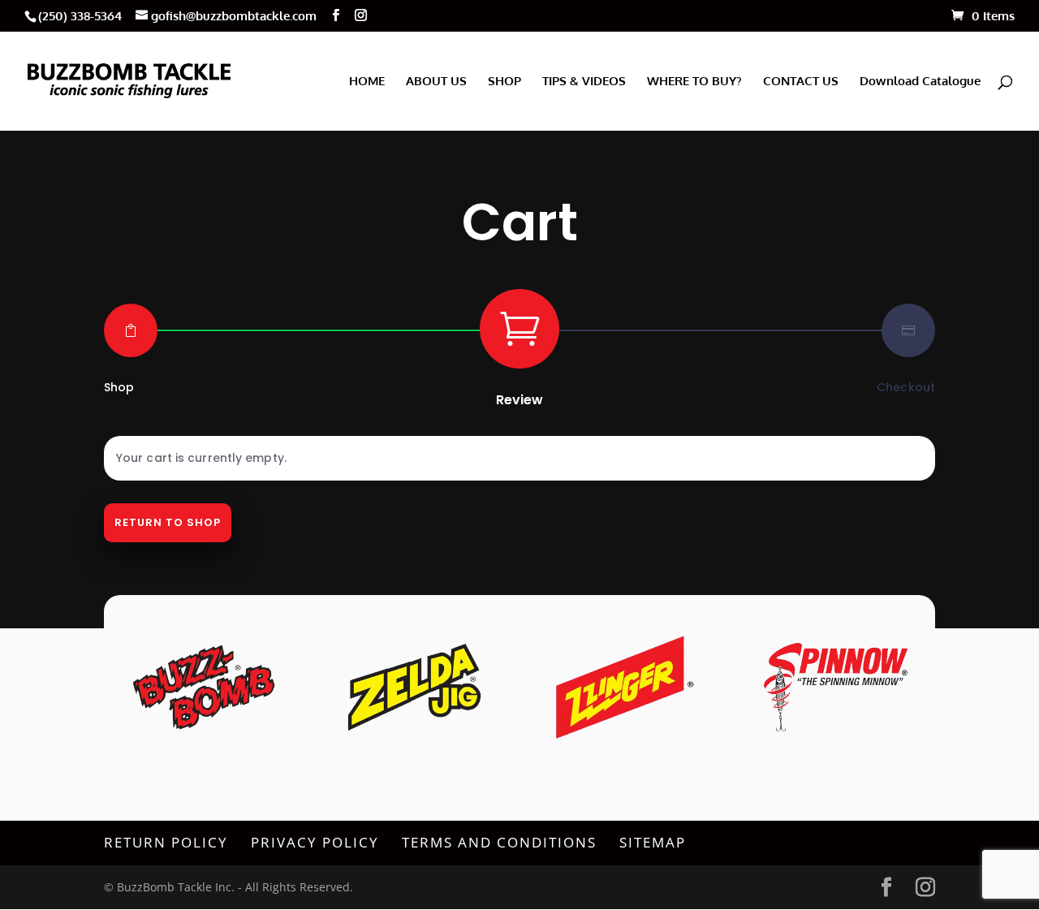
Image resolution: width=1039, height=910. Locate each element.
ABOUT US (436, 81)
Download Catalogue (920, 81)
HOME (367, 81)
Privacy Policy (315, 842)
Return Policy (166, 842)
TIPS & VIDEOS (584, 81)
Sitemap (652, 842)
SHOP (504, 81)
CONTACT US (801, 81)
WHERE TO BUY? (694, 81)
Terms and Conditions (499, 842)
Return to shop (167, 522)
